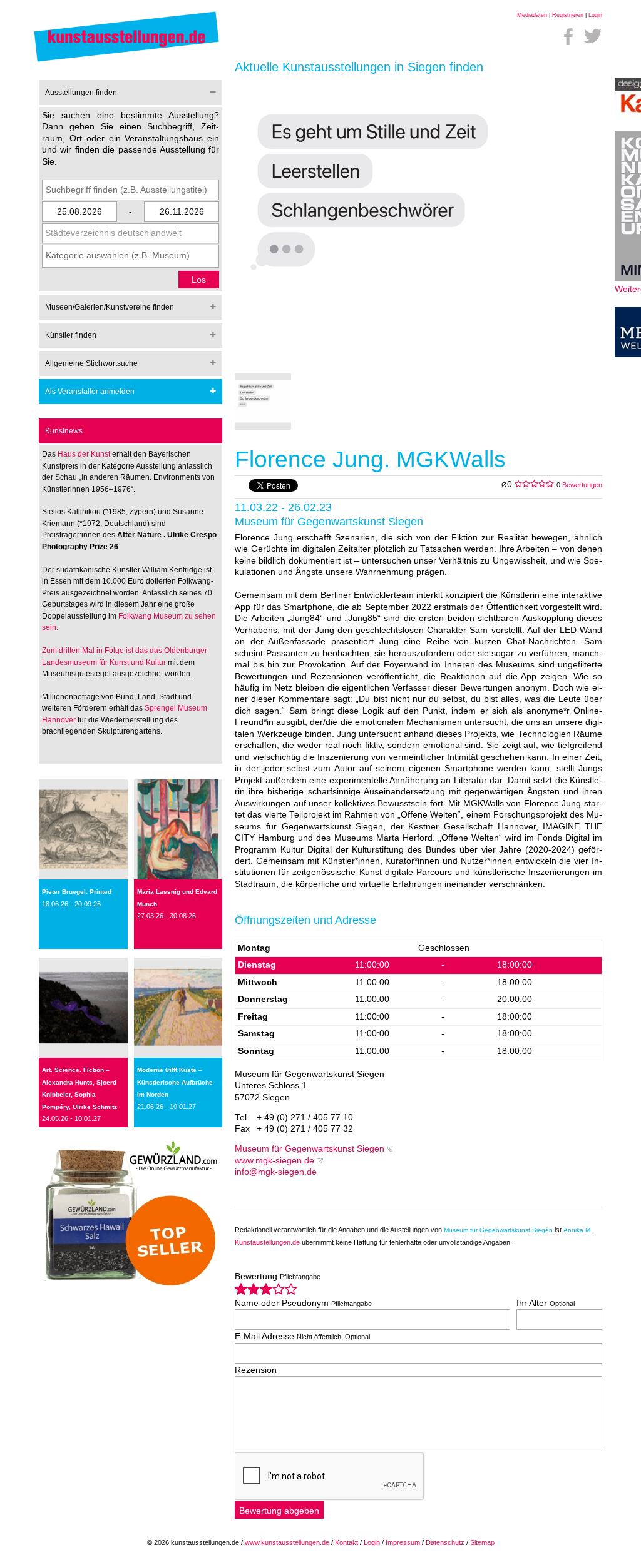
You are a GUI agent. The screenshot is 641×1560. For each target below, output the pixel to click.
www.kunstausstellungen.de (287, 1542)
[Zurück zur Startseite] (126, 61)
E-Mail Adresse (302, 1336)
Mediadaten (532, 15)
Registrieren (567, 15)
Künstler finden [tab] (70, 335)
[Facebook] (568, 36)
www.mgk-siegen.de (274, 1160)
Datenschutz (445, 1542)
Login (595, 15)
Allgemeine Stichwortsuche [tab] (91, 363)
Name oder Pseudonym (303, 1303)
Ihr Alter (545, 1303)
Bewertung (277, 1276)
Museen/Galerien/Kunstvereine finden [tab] (109, 307)
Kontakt (346, 1542)
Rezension (256, 1370)
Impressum (403, 1542)
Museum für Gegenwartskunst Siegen (309, 1148)
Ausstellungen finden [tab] (81, 92)
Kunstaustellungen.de (267, 1242)
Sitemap (482, 1542)
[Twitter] (592, 36)
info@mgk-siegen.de (276, 1172)
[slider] (266, 1289)
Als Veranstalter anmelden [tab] (90, 391)
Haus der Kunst (85, 454)
